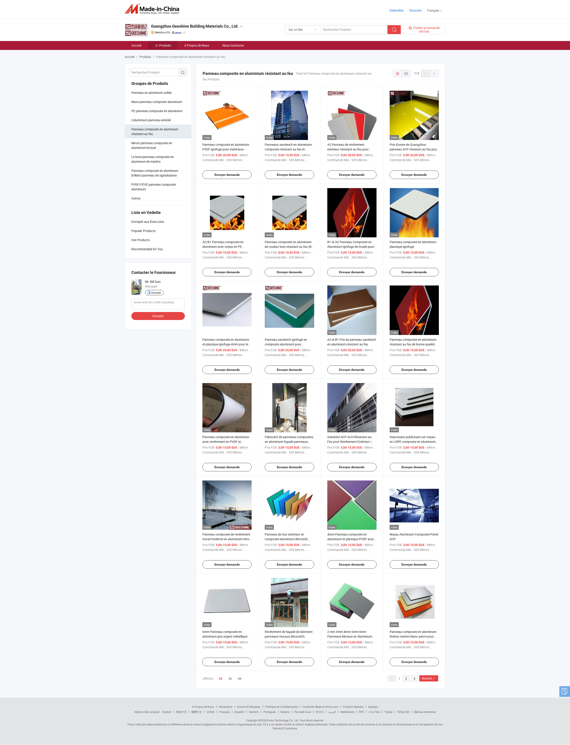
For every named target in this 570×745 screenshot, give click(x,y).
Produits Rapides (353, 706)
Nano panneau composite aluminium (156, 102)
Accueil (136, 45)
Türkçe (388, 712)
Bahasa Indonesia (425, 712)
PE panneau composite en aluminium (156, 111)
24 (220, 678)
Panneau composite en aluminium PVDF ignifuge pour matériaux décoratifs (225, 149)
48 (239, 678)
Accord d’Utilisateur (249, 706)
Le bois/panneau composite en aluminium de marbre (152, 159)
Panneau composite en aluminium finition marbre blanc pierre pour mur (413, 636)
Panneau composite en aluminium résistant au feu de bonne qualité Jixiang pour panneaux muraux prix (414, 344)
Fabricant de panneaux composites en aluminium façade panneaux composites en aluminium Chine (289, 441)
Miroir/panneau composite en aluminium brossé (151, 145)
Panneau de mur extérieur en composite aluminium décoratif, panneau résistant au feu (286, 539)
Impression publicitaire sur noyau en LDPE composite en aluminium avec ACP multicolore (413, 441)
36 (230, 678)
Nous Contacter (233, 45)
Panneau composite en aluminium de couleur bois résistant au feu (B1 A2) (289, 246)
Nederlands (347, 712)
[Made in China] (153, 9)
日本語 (211, 712)
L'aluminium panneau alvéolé (151, 120)
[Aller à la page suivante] (434, 73)
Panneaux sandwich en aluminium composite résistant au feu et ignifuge (288, 149)
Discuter (156, 292)
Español (239, 712)
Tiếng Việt (403, 712)
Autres (135, 198)
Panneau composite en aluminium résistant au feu (154, 131)
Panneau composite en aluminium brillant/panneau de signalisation (154, 172)
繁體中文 (196, 712)
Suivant (427, 678)
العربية (332, 712)
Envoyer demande (227, 175)
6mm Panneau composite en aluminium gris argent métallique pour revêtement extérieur (224, 636)
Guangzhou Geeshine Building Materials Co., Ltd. (194, 26)
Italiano (285, 712)
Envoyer (158, 316)
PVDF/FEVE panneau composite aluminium (153, 186)
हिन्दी (361, 712)
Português (269, 712)
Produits (165, 45)
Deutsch (254, 712)
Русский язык (302, 712)
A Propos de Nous (196, 45)
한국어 (320, 712)
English (166, 712)
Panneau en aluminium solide (151, 92)
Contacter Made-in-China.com (320, 706)
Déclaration (225, 706)
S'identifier (396, 10)
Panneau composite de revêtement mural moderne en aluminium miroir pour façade (226, 539)
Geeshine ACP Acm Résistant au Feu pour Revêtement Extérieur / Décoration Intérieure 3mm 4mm (349, 441)
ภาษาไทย (374, 712)
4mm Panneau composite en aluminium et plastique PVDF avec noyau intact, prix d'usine (350, 539)
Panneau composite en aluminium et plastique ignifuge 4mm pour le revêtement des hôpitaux (225, 344)
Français (224, 712)
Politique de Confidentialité (281, 706)
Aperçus (373, 706)
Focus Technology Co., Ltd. (283, 720)
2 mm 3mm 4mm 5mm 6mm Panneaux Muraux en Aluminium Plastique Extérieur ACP (349, 636)
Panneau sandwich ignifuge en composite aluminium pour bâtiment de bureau (286, 344)
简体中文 (181, 712)
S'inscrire (415, 10)
